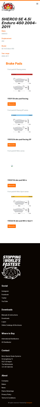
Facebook (5, 295)
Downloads (5, 318)
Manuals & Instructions (10, 315)
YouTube (5, 301)
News (4, 388)
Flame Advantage (8, 391)
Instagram (5, 291)
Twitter (4, 298)
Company (5, 381)
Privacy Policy (6, 394)
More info (11, 104)
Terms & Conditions (9, 398)
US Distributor (6, 342)
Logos (4, 322)
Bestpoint (29, 402)
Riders (4, 384)
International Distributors (10, 339)
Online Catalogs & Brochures (12, 325)
